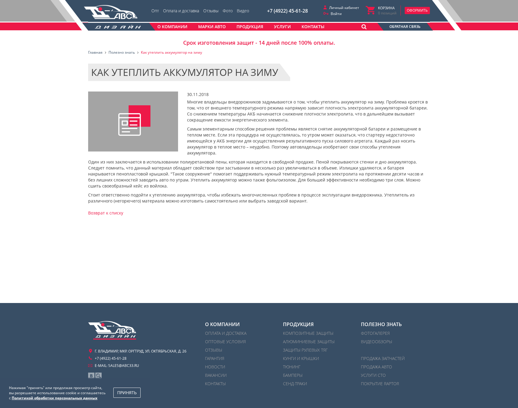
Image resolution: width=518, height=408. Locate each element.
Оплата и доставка (181, 11)
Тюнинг (291, 367)
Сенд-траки (295, 383)
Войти (336, 13)
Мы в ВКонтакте (91, 376)
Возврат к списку (105, 213)
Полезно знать (381, 324)
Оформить (417, 10)
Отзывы (211, 11)
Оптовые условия (225, 341)
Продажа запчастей (383, 358)
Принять (127, 392)
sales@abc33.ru (123, 365)
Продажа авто (376, 367)
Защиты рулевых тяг (305, 350)
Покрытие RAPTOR (380, 383)
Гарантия (214, 358)
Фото (228, 11)
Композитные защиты (308, 333)
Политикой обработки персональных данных (54, 397)
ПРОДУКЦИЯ (298, 324)
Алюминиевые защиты (309, 341)
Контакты (215, 383)
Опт (155, 11)
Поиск (98, 376)
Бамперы (292, 375)
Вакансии (216, 375)
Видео (243, 11)
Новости (215, 367)
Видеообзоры (376, 341)
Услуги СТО (373, 375)
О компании (222, 324)
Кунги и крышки (301, 358)
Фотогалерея (375, 333)
